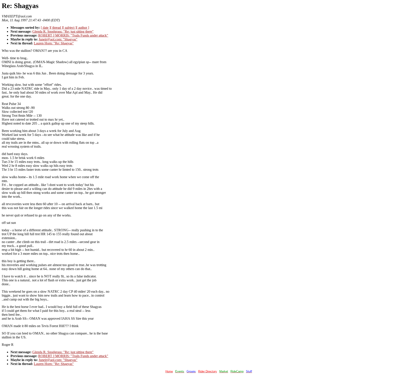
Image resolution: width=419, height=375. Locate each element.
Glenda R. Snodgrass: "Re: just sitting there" (63, 31)
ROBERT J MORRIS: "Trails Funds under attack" (73, 35)
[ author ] (82, 27)
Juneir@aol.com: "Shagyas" (58, 39)
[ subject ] (69, 27)
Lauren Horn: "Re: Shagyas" (54, 43)
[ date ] (45, 27)
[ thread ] (56, 27)
